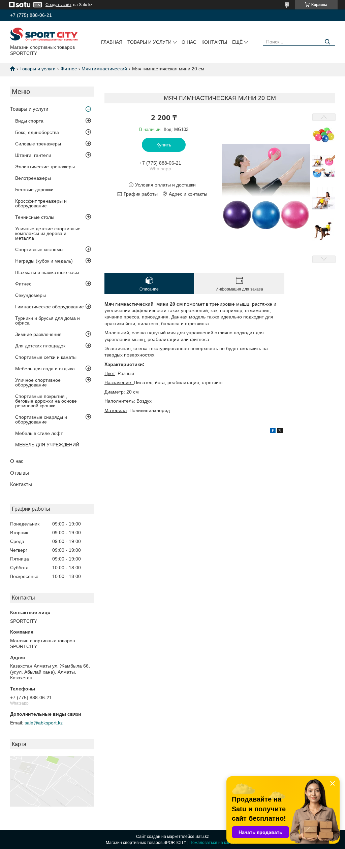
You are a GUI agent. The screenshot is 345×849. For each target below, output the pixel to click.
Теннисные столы (34, 217)
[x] (280, 431)
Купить (163, 144)
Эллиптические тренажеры (45, 166)
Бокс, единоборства (37, 132)
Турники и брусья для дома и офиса (47, 320)
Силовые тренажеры (38, 143)
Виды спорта (29, 121)
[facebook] (273, 431)
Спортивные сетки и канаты (45, 357)
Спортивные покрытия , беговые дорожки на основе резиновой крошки (46, 401)
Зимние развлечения (38, 334)
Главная (111, 42)
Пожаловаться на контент (214, 842)
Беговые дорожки (34, 189)
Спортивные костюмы (39, 249)
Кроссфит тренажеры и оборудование (41, 203)
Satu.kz (202, 836)
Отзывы (19, 473)
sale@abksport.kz (44, 722)
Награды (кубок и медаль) (44, 261)
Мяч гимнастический (104, 68)
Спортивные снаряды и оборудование (41, 419)
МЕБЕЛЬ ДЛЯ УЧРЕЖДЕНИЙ (47, 444)
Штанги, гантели (33, 155)
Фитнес (69, 68)
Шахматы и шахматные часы (47, 272)
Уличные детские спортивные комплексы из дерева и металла (48, 233)
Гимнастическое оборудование (49, 306)
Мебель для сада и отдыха (45, 368)
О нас (189, 42)
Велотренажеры (33, 178)
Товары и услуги (149, 42)
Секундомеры (30, 295)
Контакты (214, 42)
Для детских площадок (40, 345)
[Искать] (327, 42)
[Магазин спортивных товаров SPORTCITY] (43, 34)
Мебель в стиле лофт (39, 433)
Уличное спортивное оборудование (38, 382)
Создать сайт (58, 4)
